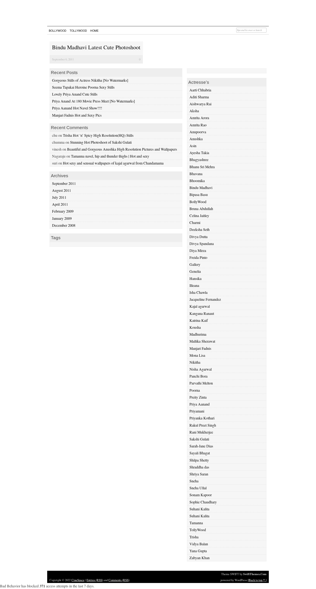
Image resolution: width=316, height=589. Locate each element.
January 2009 (62, 218)
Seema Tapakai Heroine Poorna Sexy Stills (83, 87)
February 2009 (63, 211)
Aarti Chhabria (200, 89)
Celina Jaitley (199, 215)
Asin (192, 145)
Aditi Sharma (199, 96)
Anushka (196, 138)
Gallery (194, 264)
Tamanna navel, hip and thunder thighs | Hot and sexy (110, 156)
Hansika (195, 278)
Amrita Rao (198, 124)
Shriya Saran (198, 473)
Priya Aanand (199, 404)
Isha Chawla (198, 292)
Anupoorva (197, 131)
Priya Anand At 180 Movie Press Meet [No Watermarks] (93, 101)
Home (94, 30)
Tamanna (196, 522)
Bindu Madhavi (200, 187)
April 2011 (60, 204)
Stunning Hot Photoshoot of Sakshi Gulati (101, 142)
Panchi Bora (198, 376)
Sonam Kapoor (200, 494)
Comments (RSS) (118, 580)
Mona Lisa (197, 355)
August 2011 (61, 190)
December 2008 (63, 225)
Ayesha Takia (199, 152)
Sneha (193, 480)
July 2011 (59, 197)
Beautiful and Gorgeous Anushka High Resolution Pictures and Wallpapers (122, 149)
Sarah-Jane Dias (201, 445)
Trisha (193, 536)
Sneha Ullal (198, 487)
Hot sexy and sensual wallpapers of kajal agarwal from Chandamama (113, 163)
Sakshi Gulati (199, 439)
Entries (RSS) (95, 580)
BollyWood (57, 30)
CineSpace (77, 580)
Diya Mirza (197, 250)
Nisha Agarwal (200, 369)
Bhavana (195, 173)
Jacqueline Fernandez (205, 299)
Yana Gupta (198, 550)
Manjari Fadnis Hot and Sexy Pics (77, 115)
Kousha (195, 327)
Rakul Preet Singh (202, 425)
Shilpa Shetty (199, 460)
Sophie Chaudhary (203, 501)
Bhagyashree (198, 159)
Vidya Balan (198, 543)
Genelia (195, 271)
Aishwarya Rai (200, 103)
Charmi (194, 222)
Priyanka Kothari (201, 417)
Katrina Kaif (198, 320)
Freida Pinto (198, 257)
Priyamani (196, 411)
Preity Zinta (198, 397)
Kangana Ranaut (201, 313)
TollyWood (78, 30)
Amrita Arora (199, 117)
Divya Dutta (198, 236)
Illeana (194, 285)
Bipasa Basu (198, 194)
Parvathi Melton (201, 383)
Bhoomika (197, 180)
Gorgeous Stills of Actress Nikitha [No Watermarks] (90, 80)
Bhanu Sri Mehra (202, 166)
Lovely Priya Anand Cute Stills (74, 94)
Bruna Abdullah (201, 208)
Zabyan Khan (199, 557)
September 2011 (64, 183)
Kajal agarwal (199, 306)
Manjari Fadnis (200, 348)
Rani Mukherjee (201, 432)
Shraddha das (199, 467)
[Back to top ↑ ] (257, 580)
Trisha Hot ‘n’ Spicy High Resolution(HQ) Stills (98, 135)
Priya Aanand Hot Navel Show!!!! (77, 107)
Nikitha (194, 362)
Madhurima (197, 334)
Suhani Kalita (199, 508)
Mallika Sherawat (202, 341)
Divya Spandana (201, 243)
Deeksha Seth (199, 229)
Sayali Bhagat (199, 452)
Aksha (194, 110)
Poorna (194, 390)
